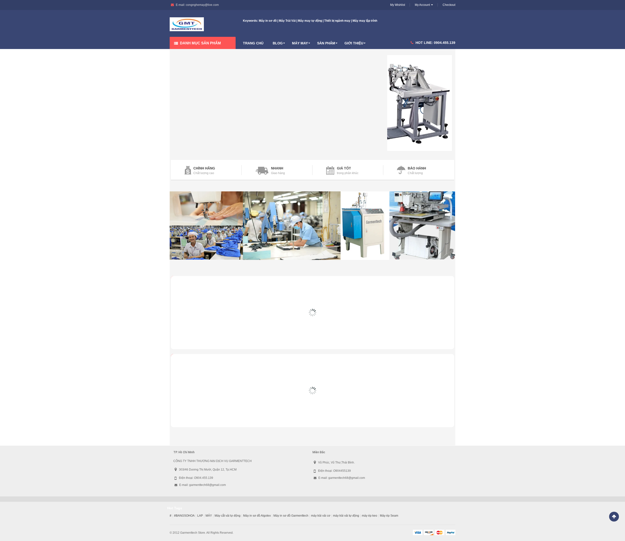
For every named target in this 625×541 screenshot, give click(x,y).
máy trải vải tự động (346, 515)
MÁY (209, 515)
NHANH (277, 168)
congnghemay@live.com (202, 5)
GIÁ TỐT (344, 168)
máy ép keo (369, 515)
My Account (422, 5)
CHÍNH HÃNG (204, 168)
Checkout (449, 5)
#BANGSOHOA (184, 515)
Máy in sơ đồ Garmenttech (290, 515)
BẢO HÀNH (417, 168)
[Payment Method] (417, 532)
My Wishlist (397, 5)
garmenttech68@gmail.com (207, 485)
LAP (200, 515)
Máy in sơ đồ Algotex (257, 515)
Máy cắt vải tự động (227, 515)
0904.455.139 (444, 43)
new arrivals (199, 283)
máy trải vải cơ (320, 515)
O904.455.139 (203, 478)
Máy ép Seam (389, 515)
